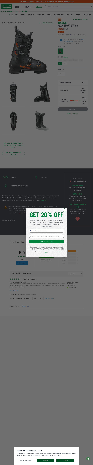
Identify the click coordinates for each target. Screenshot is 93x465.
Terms (46, 252)
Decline (65, 460)
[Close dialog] (64, 210)
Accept (45, 460)
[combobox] (32, 230)
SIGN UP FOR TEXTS (46, 242)
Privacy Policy (58, 251)
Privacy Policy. (56, 455)
